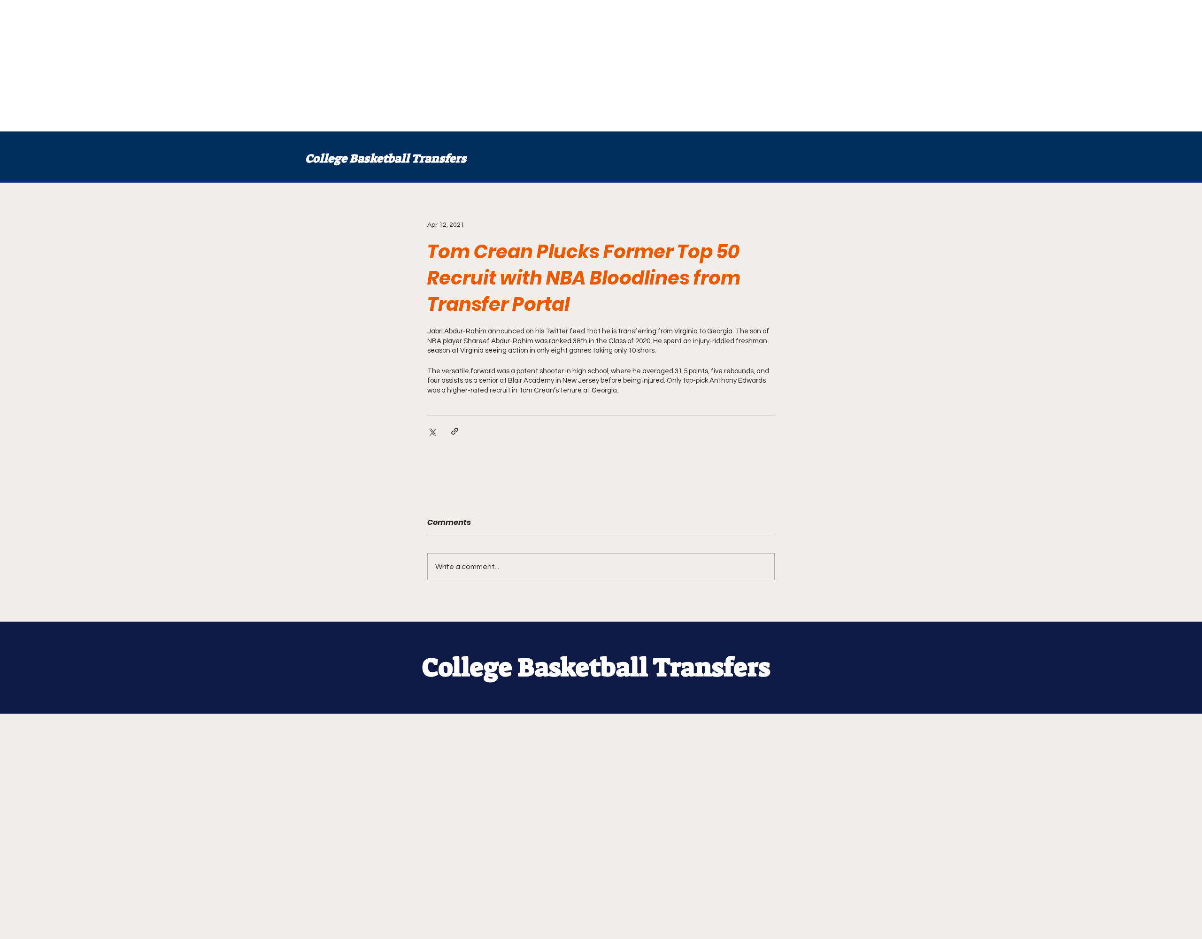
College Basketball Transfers (385, 158)
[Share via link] (454, 431)
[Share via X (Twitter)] (431, 431)
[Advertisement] (281, 65)
